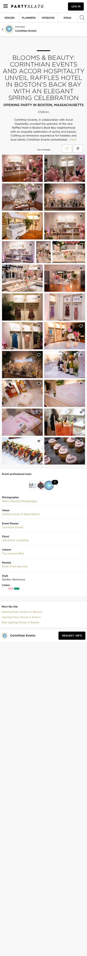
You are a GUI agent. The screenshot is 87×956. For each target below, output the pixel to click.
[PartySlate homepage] (27, 6)
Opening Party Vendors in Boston (22, 611)
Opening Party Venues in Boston (21, 617)
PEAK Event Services (15, 566)
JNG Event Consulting (15, 540)
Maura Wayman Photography (19, 501)
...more (71, 139)
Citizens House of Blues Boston (21, 514)
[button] (19, 501)
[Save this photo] (39, 158)
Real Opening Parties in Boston (20, 622)
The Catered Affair (13, 553)
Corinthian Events (25, 30)
